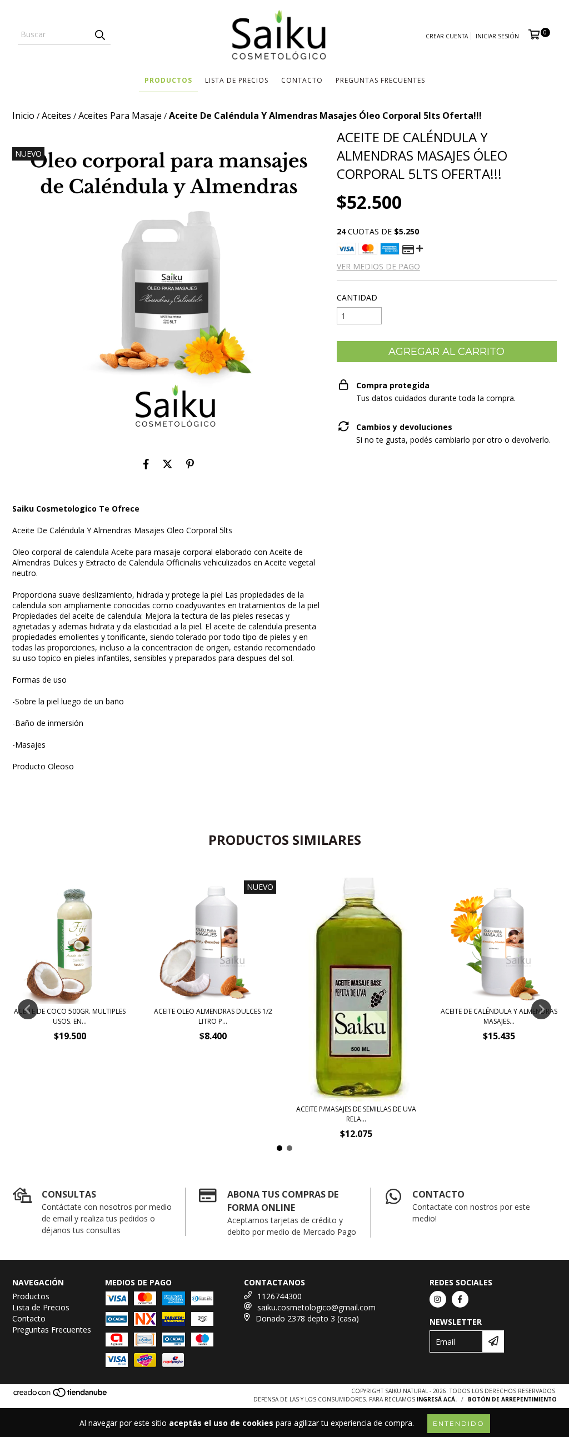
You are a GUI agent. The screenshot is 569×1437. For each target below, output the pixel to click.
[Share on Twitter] (167, 464)
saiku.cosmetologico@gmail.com (316, 1307)
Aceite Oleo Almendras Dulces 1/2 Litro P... (213, 1016)
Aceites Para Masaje (120, 115)
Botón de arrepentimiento (512, 1399)
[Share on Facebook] (146, 464)
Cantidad (357, 297)
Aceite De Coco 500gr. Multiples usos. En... (70, 1016)
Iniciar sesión (497, 36)
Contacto (302, 80)
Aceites (56, 115)
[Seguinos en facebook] (460, 1299)
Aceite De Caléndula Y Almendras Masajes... (499, 1016)
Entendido (459, 1423)
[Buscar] (99, 34)
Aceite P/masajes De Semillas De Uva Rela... (356, 1114)
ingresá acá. (437, 1399)
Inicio (23, 115)
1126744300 (279, 1296)
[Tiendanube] (60, 1396)
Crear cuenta (447, 36)
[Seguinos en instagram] (438, 1299)
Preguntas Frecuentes (380, 80)
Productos (168, 80)
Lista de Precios (236, 80)
